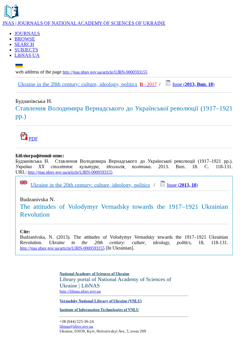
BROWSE (25, 38)
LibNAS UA (27, 55)
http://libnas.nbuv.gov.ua (80, 291)
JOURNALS (27, 33)
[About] (11, 18)
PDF (33, 138)
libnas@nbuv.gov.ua (76, 326)
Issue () (193, 84)
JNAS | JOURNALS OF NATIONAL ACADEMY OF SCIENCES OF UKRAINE (83, 23)
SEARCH (24, 44)
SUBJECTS (26, 49)
